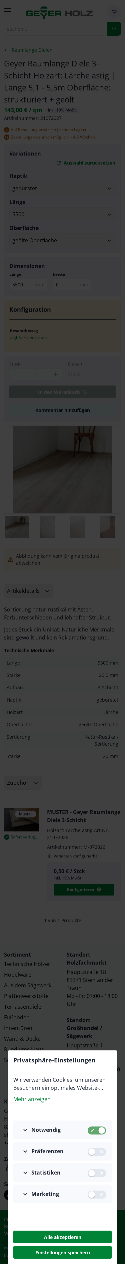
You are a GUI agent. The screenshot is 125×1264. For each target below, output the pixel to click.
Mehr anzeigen (32, 1099)
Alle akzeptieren (62, 1237)
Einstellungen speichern (62, 1252)
